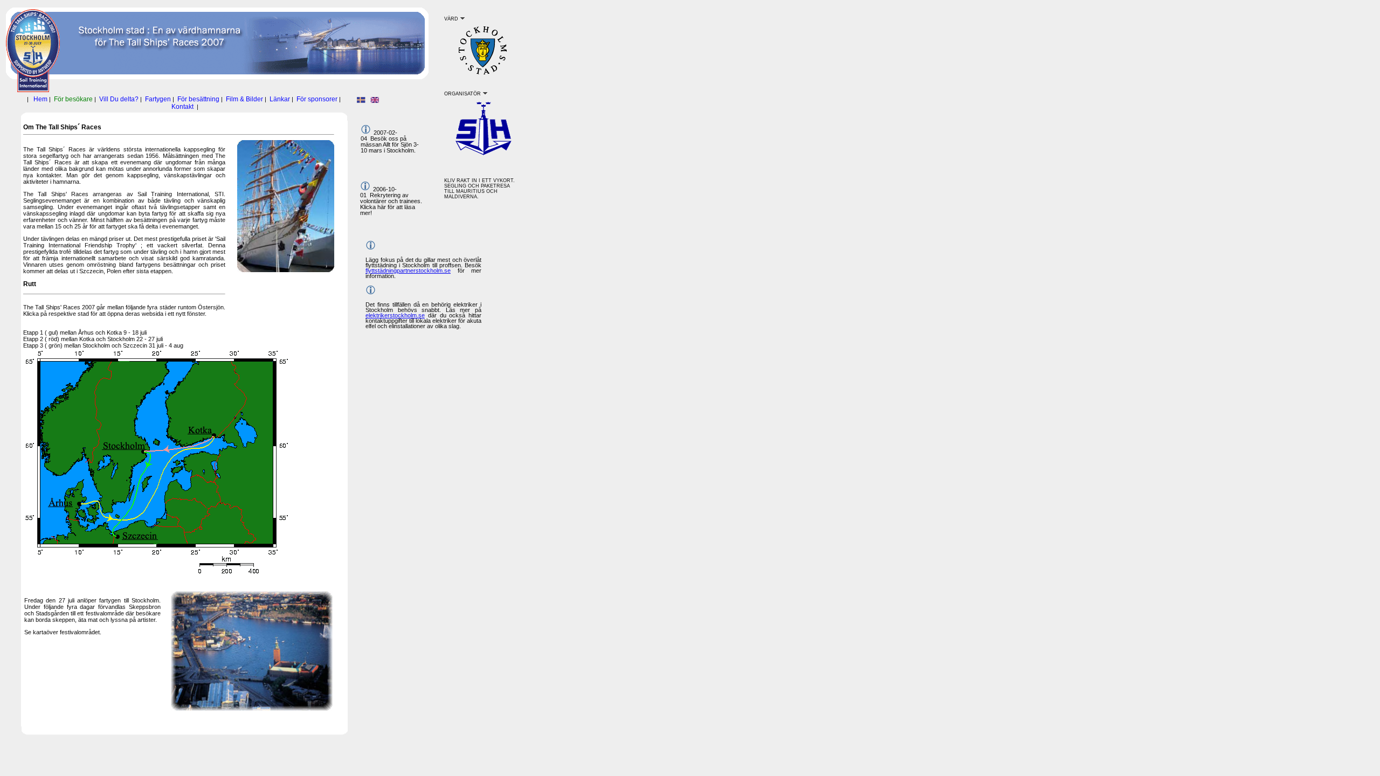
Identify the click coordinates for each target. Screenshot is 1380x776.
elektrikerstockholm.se (395, 315)
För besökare (73, 99)
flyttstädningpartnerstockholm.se (408, 270)
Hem (40, 99)
